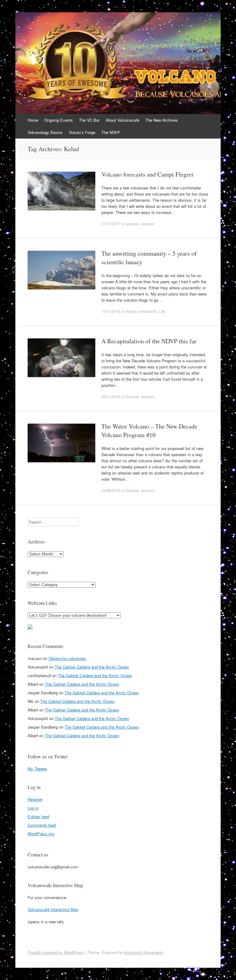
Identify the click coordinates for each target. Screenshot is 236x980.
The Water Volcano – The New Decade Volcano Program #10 (149, 430)
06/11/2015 (110, 396)
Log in (33, 808)
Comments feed (42, 825)
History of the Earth (141, 311)
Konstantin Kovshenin (143, 952)
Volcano (147, 223)
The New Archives (161, 120)
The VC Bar (89, 120)
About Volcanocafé (122, 120)
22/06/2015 (110, 490)
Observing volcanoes (67, 658)
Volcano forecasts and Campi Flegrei (147, 174)
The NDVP (110, 132)
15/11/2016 (110, 311)
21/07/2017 (110, 223)
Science (132, 223)
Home (33, 120)
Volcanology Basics (45, 132)
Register (35, 799)
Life (162, 311)
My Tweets (37, 769)
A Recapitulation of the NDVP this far (149, 341)
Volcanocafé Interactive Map (53, 909)
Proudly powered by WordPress (56, 952)
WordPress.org (41, 834)
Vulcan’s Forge (82, 132)
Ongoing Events (58, 120)
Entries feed (38, 816)
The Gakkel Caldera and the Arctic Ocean (92, 667)
